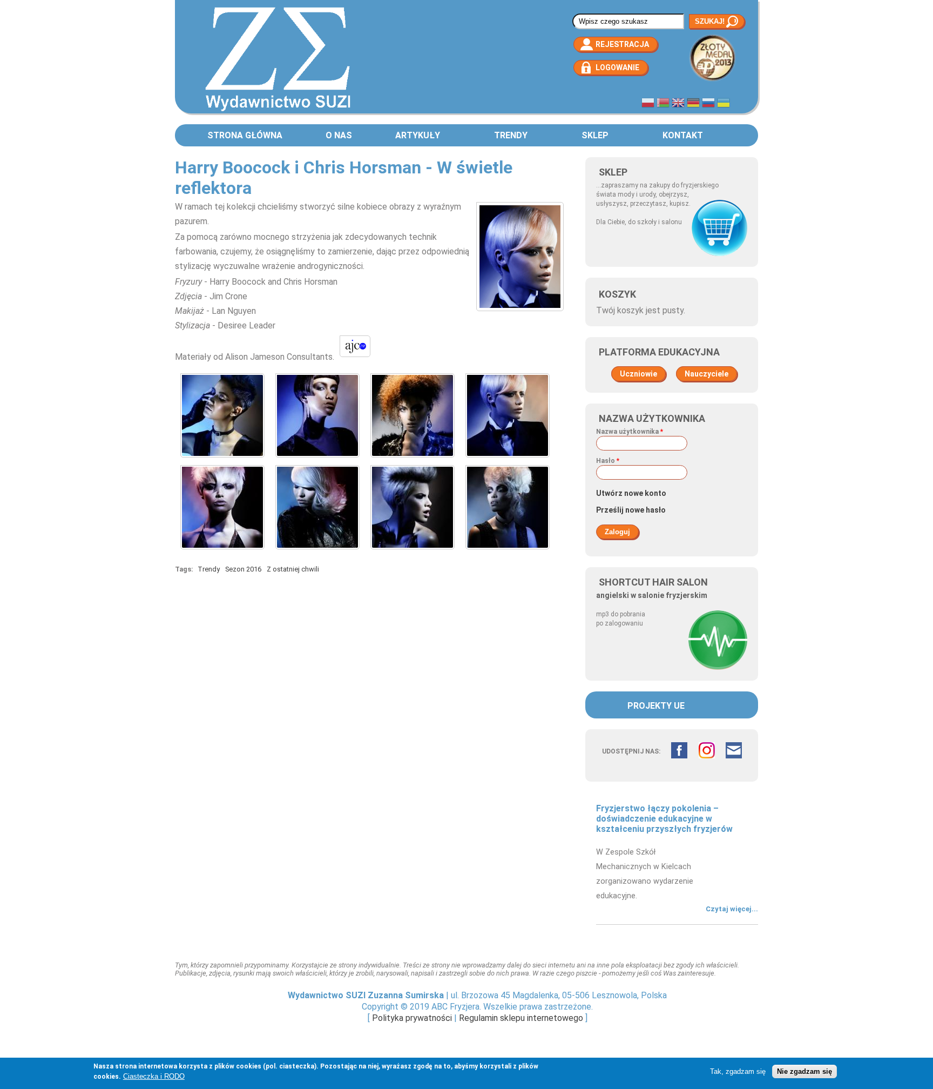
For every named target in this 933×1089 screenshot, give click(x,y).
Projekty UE (656, 706)
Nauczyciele (706, 373)
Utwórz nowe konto (631, 493)
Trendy (511, 135)
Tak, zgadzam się (738, 1071)
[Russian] (708, 104)
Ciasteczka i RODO (154, 1076)
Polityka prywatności (412, 1018)
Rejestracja (622, 44)
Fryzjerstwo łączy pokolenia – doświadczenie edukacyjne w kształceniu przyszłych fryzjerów (664, 818)
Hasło (607, 461)
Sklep (595, 135)
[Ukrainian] (723, 104)
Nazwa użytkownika (629, 431)
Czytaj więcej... (732, 909)
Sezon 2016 (243, 569)
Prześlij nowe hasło (631, 510)
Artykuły (417, 135)
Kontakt (682, 135)
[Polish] (647, 104)
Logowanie (617, 67)
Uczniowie (638, 373)
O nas (339, 135)
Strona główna (244, 135)
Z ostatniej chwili (293, 569)
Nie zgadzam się (804, 1071)
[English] (678, 104)
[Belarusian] (663, 104)
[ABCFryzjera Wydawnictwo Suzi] (278, 110)
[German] (693, 104)
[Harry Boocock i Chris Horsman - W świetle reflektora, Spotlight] (222, 460)
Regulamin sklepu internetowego (521, 1018)
